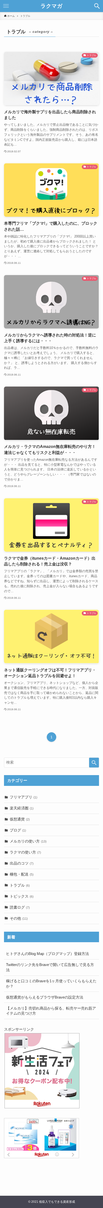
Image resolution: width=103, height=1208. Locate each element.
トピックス (22, 896)
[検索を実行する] (94, 763)
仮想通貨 (20, 819)
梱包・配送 (22, 874)
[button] (97, 6)
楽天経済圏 (22, 808)
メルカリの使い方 (28, 841)
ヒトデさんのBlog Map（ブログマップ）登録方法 (47, 954)
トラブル (20, 885)
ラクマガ (51, 6)
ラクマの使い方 (25, 852)
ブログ (18, 830)
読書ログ (20, 907)
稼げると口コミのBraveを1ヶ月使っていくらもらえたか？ (51, 983)
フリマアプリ (23, 797)
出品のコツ (22, 863)
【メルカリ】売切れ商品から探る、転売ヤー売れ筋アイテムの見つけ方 (51, 1011)
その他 (19, 918)
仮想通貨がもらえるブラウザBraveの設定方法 (44, 997)
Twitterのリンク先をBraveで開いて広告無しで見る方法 (50, 967)
